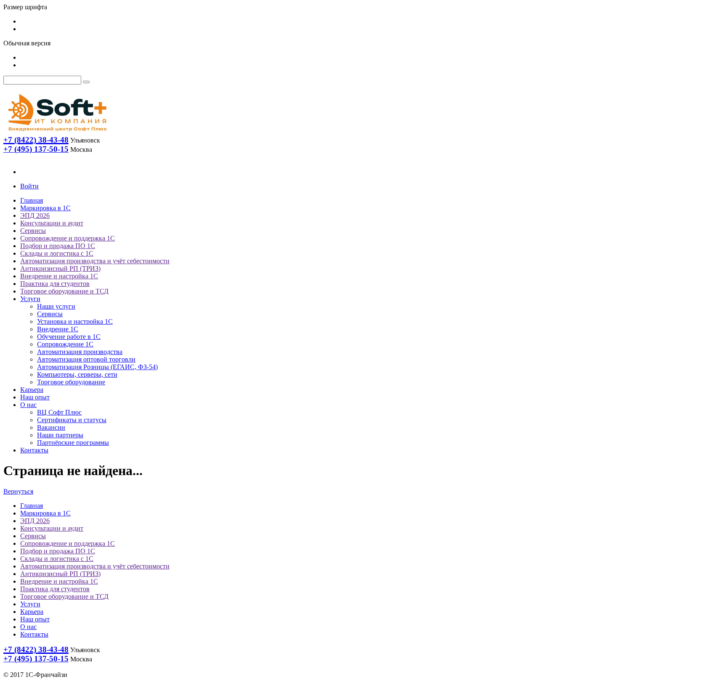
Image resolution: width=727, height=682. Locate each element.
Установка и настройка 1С (75, 321)
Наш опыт (35, 397)
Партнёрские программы (73, 442)
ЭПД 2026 (35, 215)
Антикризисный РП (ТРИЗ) (60, 268)
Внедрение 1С (57, 329)
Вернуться (18, 491)
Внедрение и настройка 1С (59, 276)
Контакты (34, 450)
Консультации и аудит (51, 223)
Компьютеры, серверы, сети (77, 374)
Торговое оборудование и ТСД (64, 291)
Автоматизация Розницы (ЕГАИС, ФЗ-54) (97, 366)
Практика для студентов (55, 283)
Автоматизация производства (79, 351)
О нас (28, 404)
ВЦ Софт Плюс (59, 412)
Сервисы (33, 230)
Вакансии (51, 427)
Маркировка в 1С (45, 207)
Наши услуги (56, 306)
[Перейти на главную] (56, 133)
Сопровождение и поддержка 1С (67, 238)
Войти (29, 186)
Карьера (31, 389)
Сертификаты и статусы (71, 419)
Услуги (30, 298)
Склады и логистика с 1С (56, 253)
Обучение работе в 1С (69, 336)
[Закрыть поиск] (86, 82)
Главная (31, 200)
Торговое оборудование (71, 382)
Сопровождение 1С (65, 344)
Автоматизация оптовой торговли (86, 359)
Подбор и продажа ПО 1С (57, 245)
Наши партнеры (60, 435)
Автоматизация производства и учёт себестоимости (95, 260)
